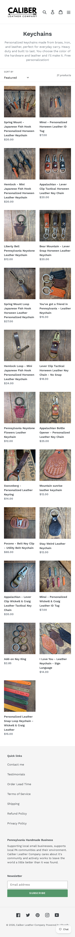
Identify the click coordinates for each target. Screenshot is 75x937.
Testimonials (16, 774)
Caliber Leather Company (30, 925)
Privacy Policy (17, 823)
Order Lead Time (19, 784)
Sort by (8, 71)
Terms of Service (19, 794)
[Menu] (69, 12)
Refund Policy (17, 813)
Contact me (15, 764)
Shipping (13, 803)
